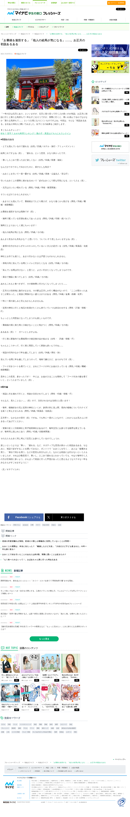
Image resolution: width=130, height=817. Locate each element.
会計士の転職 (99, 793)
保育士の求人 (76, 795)
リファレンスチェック (93, 798)
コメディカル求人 (54, 795)
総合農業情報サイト (58, 789)
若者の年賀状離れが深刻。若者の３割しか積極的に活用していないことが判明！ (36, 541)
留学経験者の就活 (44, 780)
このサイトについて (25, 771)
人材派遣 (34, 793)
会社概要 (43, 802)
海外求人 (86, 780)
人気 (8, 732)
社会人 (54, 525)
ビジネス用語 (16, 732)
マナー (38, 525)
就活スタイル (25, 3)
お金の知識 (75, 768)
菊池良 (14, 728)
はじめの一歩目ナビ (68, 3)
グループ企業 (73, 802)
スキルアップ (43, 27)
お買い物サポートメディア (52, 791)
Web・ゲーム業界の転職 (45, 793)
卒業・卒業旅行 (62, 768)
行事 (32, 525)
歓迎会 (61, 732)
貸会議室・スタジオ (68, 798)
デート (32, 728)
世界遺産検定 (46, 789)
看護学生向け (54, 780)
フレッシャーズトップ (8, 34)
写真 (9, 724)
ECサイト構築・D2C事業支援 (83, 789)
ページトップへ (120, 759)
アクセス (50, 802)
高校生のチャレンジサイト (65, 787)
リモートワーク (59, 27)
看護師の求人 (44, 795)
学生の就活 (34, 780)
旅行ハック (45, 728)
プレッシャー (5, 728)
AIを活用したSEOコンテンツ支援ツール (88, 791)
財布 (51, 724)
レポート (68, 732)
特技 (75, 732)
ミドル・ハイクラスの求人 (98, 780)
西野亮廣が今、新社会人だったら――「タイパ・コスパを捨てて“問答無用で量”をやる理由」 (37, 581)
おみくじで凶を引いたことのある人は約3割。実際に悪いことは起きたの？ (34, 554)
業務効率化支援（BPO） (47, 798)
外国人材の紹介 (117, 795)
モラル (3, 724)
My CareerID (108, 789)
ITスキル (31, 27)
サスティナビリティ (58, 802)
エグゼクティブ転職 (88, 793)
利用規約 (37, 771)
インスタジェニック (25, 724)
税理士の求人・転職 (110, 793)
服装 (19, 728)
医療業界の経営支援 (105, 795)
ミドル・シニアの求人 (37, 782)
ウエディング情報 (36, 789)
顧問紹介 (120, 793)
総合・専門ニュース (50, 787)
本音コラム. (17, 525)
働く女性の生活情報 (106, 787)
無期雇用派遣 (86, 795)
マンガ (15, 724)
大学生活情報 (95, 787)
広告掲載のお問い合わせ (65, 771)
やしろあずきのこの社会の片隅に (42, 732)
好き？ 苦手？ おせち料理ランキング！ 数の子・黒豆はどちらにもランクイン (36, 133)
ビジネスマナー (36, 768)
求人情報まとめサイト (37, 787)
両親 (40, 724)
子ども (25, 728)
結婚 (52, 728)
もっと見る (44, 639)
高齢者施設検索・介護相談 (107, 791)
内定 (71, 724)
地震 (55, 732)
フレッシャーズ (40, 3)
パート (117, 780)
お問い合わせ (79, 771)
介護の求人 (95, 795)
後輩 (56, 724)
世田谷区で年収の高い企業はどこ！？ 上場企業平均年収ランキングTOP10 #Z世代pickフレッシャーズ (41, 604)
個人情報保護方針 (83, 802)
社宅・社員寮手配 (80, 798)
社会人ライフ (18, 27)
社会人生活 (46, 525)
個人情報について (49, 771)
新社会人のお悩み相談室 (69, 728)
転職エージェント (76, 793)
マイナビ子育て (69, 789)
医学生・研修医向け (66, 780)
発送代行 (58, 798)
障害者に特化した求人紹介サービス (54, 782)
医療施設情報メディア (37, 791)
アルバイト (110, 780)
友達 (57, 728)
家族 (46, 724)
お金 (59, 525)
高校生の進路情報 (36, 785)
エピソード (63, 724)
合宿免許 (54, 3)
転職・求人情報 (77, 780)
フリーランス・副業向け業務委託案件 (75, 782)
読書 (2, 732)
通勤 (38, 728)
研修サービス (35, 798)
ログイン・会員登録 (117, 3)
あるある (25, 525)
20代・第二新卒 (58, 793)
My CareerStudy (98, 789)
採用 (67, 802)
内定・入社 (49, 768)
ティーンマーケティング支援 (81, 787)
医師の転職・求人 (66, 795)
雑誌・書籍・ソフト (119, 787)
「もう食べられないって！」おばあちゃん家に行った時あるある (30, 560)
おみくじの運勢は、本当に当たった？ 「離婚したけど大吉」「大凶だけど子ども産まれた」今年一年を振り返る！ (44, 547)
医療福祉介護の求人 (93, 782)
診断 (7, 27)
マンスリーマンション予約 (68, 791)
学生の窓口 (11, 3)
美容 (35, 724)
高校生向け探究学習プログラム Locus (53, 785)
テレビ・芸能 (26, 732)
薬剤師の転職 (35, 795)
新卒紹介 (66, 793)
